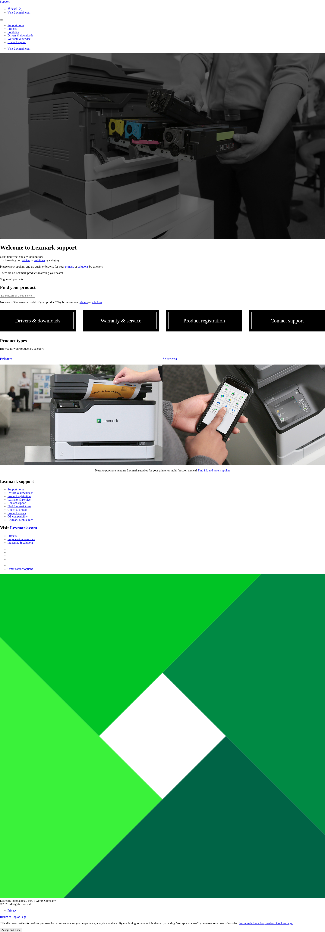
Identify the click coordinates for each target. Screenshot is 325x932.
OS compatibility (18, 516)
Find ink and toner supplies (214, 470)
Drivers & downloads (20, 492)
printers (25, 260)
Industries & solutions (20, 542)
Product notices (17, 513)
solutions (39, 260)
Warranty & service (19, 499)
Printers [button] (12, 28)
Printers (12, 535)
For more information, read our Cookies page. (266, 923)
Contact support (17, 503)
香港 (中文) (15, 9)
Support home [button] (16, 25)
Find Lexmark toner (19, 506)
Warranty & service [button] (19, 38)
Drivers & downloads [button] (20, 35)
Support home (16, 489)
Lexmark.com (23, 527)
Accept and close (11, 930)
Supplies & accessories (21, 539)
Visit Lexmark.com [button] (19, 12)
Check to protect (17, 509)
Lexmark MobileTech (20, 519)
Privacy (12, 910)
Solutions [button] (13, 32)
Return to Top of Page (13, 916)
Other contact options (20, 568)
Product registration (19, 496)
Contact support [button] (17, 42)
